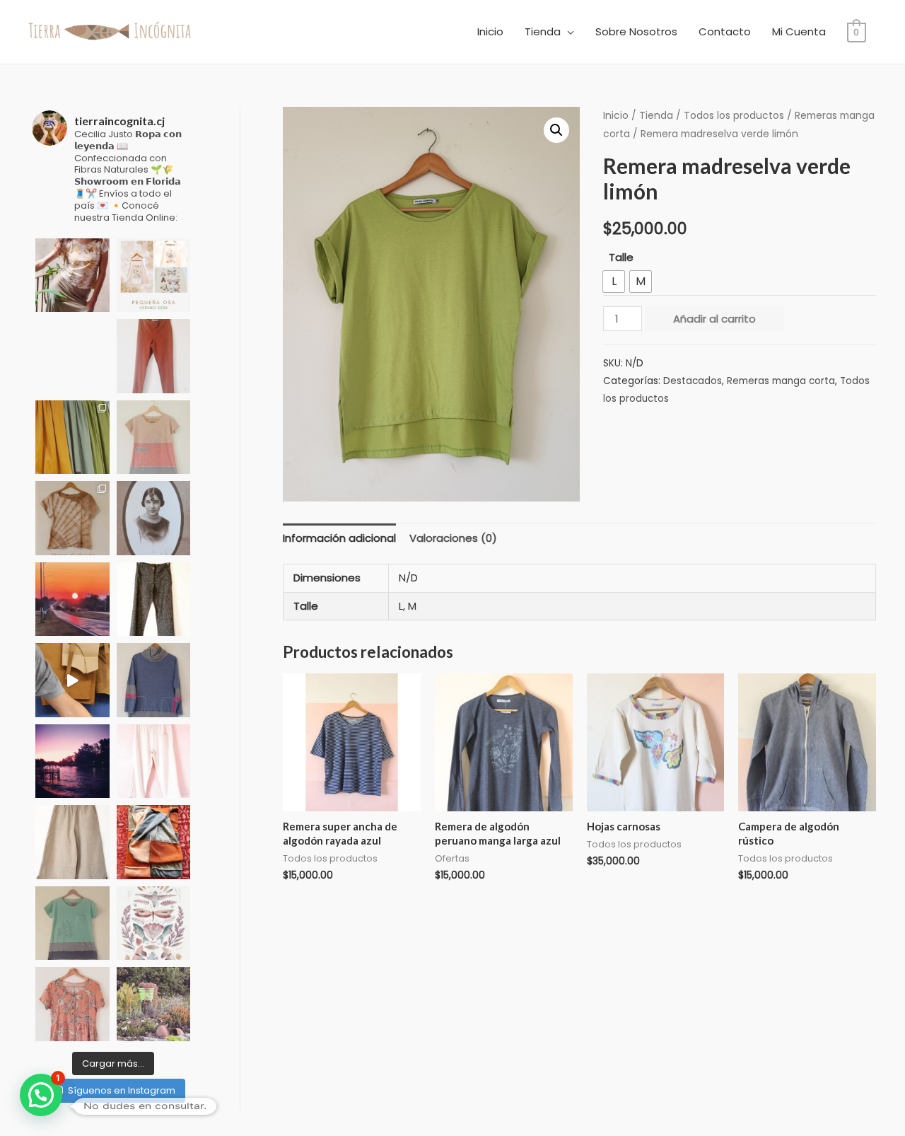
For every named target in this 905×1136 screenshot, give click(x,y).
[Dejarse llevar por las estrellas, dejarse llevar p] (154, 275)
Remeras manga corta (781, 381)
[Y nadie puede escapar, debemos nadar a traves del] (72, 518)
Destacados (692, 381)
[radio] (613, 281)
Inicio (490, 31)
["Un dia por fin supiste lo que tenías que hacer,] (154, 842)
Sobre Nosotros (636, 31)
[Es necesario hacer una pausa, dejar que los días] (72, 599)
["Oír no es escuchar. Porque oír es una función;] (154, 599)
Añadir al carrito (714, 318)
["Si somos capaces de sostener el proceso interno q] (72, 761)
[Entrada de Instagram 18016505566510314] (72, 680)
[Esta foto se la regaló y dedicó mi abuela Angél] (154, 518)
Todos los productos (734, 115)
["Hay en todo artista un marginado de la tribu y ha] (72, 923)
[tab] (339, 538)
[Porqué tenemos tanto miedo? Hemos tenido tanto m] (154, 680)
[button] (556, 130)
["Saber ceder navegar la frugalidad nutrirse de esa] (154, 923)
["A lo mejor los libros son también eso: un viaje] (154, 761)
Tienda (543, 31)
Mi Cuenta (799, 31)
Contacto (725, 31)
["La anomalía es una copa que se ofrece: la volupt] (72, 1004)
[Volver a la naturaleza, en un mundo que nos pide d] (72, 275)
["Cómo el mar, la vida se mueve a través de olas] (154, 437)
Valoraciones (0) (453, 538)
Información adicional (339, 538)
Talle (621, 257)
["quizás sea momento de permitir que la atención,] (72, 356)
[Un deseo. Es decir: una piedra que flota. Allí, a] (154, 1004)
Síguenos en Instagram (121, 1090)
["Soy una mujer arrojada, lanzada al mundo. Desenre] (72, 842)
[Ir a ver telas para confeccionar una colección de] (72, 437)
